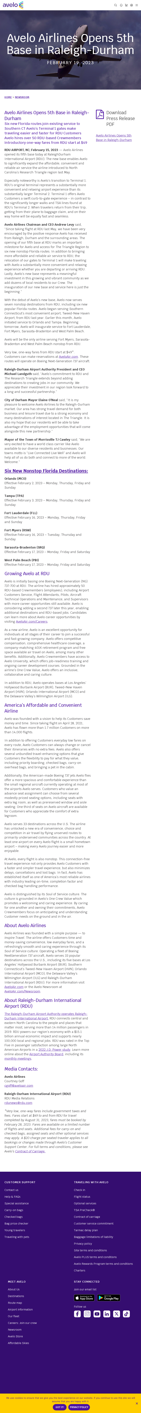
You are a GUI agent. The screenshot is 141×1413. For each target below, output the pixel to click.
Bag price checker (16, 1223)
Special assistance (16, 1203)
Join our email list (85, 1289)
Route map (15, 1303)
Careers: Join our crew (22, 1323)
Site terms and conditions (90, 1250)
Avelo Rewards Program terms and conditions (103, 1264)
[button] (136, 1403)
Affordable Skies (18, 1343)
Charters (79, 1270)
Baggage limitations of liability (93, 1237)
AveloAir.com (68, 357)
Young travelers (14, 1230)
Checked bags (13, 1217)
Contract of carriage (87, 1217)
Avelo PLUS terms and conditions (95, 1257)
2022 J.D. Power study (54, 1050)
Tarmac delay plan (86, 1230)
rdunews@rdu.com (18, 1103)
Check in (79, 1190)
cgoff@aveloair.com (18, 1086)
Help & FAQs (12, 1197)
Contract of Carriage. (30, 1151)
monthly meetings (17, 1059)
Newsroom (22, 97)
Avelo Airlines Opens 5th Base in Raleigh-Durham (114, 137)
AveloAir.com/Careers (31, 622)
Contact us (11, 1190)
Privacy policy (83, 1243)
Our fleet (13, 1316)
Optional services (85, 1203)
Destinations (16, 1296)
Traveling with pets (16, 1237)
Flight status (82, 1197)
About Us (14, 1289)
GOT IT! (60, 1407)
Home (8, 97)
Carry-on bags (13, 1210)
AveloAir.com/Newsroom (22, 991)
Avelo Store (15, 1336)
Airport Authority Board (46, 1054)
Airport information (20, 1309)
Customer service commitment (93, 1223)
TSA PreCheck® (84, 1210)
